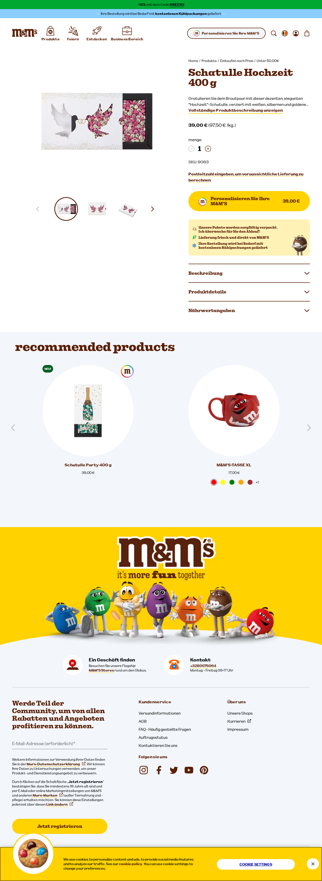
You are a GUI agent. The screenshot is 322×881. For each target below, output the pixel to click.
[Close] (313, 863)
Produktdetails (207, 291)
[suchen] (274, 33)
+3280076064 (203, 666)
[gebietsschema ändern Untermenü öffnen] (285, 33)
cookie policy (130, 864)
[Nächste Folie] (154, 209)
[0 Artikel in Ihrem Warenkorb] (307, 33)
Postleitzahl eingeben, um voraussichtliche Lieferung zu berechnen (245, 177)
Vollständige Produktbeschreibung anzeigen (235, 110)
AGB (143, 721)
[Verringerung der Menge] (191, 149)
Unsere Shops (240, 713)
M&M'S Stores (101, 670)
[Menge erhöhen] (208, 149)
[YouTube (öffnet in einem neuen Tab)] (189, 770)
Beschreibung (205, 273)
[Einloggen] (296, 33)
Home (193, 61)
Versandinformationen (160, 713)
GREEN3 (177, 5)
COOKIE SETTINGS (255, 864)
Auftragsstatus (153, 737)
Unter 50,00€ (268, 61)
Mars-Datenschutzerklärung (53, 764)
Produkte (209, 61)
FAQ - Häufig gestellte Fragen (165, 729)
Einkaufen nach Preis (236, 61)
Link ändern (57, 804)
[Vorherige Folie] (15, 428)
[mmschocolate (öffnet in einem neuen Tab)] (204, 770)
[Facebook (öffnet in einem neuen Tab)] (159, 770)
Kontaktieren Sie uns (158, 745)
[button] (66, 209)
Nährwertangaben (211, 310)
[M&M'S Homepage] (24, 33)
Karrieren (236, 721)
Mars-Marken (45, 795)
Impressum (238, 729)
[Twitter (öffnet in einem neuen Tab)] (174, 770)
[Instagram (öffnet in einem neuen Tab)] (144, 770)
